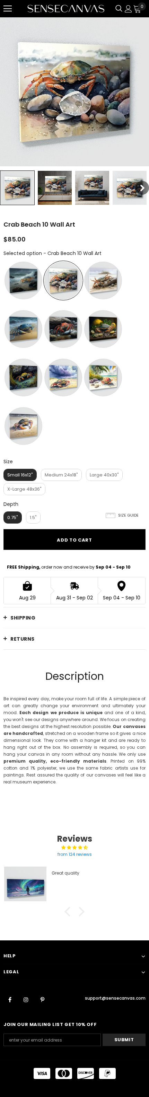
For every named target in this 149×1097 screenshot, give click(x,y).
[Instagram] (26, 999)
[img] (74, 847)
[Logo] (65, 8)
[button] (69, 911)
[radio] (23, 280)
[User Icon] (128, 8)
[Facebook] (9, 999)
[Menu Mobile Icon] (7, 9)
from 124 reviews (75, 854)
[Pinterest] (42, 999)
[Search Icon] (118, 8)
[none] (17, 187)
